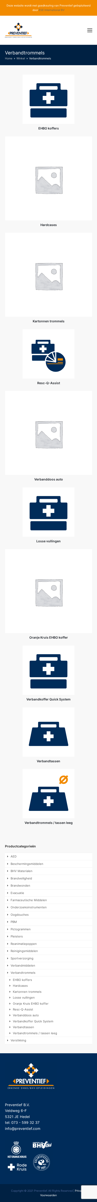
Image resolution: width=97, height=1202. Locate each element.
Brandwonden (20, 885)
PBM (14, 922)
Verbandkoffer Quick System (33, 1021)
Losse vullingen (24, 997)
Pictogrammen (21, 929)
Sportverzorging (22, 958)
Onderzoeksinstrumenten (29, 907)
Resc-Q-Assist (23, 1009)
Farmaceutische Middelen (29, 900)
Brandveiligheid (21, 878)
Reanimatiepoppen (24, 944)
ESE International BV (52, 10)
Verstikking (18, 1040)
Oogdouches (20, 914)
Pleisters (17, 936)
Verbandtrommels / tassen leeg (35, 1033)
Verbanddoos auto (26, 1015)
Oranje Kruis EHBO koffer (30, 1003)
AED (13, 856)
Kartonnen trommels (27, 991)
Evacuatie (17, 893)
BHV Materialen (21, 871)
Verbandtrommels (23, 972)
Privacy (80, 1190)
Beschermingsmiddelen (27, 864)
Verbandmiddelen (23, 965)
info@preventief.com (22, 1128)
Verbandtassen (23, 1027)
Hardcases (20, 985)
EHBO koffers (22, 980)
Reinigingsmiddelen (24, 951)
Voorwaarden (48, 1195)
